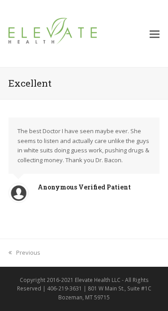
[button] (154, 33)
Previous (28, 252)
